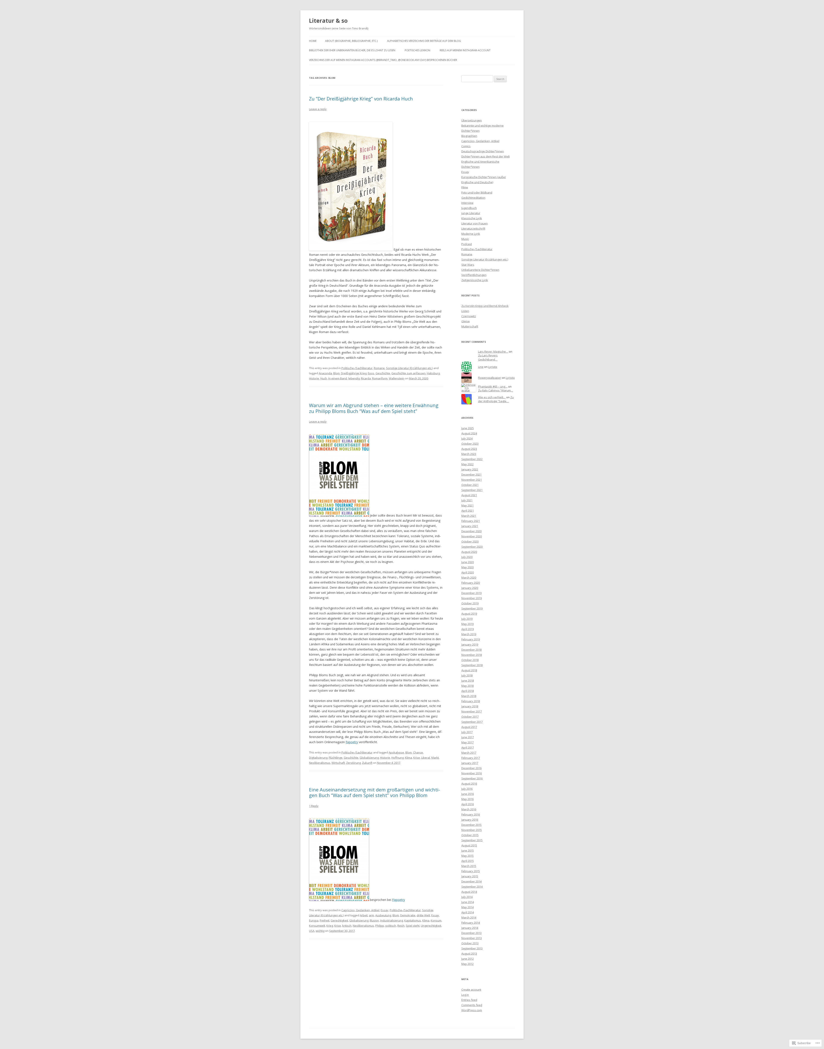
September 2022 (472, 459)
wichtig (320, 931)
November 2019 (471, 598)
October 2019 (470, 603)
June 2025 (467, 428)
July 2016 (467, 789)
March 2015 (468, 866)
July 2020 (467, 557)
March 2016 (468, 809)
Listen (465, 311)
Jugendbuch (469, 208)
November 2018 (471, 655)
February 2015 (470, 871)
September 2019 (472, 608)
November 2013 (471, 938)
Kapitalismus (412, 920)
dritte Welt (423, 915)
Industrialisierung (391, 920)
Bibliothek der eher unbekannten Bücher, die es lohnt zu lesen (352, 50)
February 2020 (470, 583)
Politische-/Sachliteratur (357, 368)
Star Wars (467, 265)
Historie (314, 378)
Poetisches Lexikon (417, 50)
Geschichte (383, 373)
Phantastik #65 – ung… (492, 386)
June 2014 (467, 902)
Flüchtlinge (335, 757)
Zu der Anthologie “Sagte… (496, 399)
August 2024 (469, 433)
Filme (464, 187)
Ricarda (366, 378)
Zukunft (367, 763)
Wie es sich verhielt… (492, 397)
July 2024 (467, 438)
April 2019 (467, 629)
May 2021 (467, 505)
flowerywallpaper (489, 378)
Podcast (466, 244)
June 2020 (467, 562)
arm (371, 915)
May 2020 (467, 567)
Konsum (436, 920)
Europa (313, 920)
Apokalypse (396, 752)
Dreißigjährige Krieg (354, 373)
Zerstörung (353, 763)
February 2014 (470, 923)
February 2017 (470, 758)
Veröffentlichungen (473, 275)
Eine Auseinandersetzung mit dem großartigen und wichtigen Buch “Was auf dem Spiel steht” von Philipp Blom (374, 792)
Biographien (469, 136)
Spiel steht (413, 926)
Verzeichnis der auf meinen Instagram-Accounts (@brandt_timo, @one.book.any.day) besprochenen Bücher (383, 60)
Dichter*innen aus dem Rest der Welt (485, 156)
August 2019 (469, 613)
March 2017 (468, 753)
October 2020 (470, 541)
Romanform (380, 378)
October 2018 (470, 660)
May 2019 (467, 624)
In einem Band (337, 378)
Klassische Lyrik (471, 218)
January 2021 (469, 526)
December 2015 (471, 825)
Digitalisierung (318, 757)
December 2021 (471, 474)
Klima (408, 757)
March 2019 (468, 634)
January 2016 (469, 820)
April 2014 (467, 912)
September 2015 (472, 840)
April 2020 (467, 572)
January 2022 (469, 469)
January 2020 (469, 588)
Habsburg (433, 373)
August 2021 (469, 495)
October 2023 (470, 444)
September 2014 (472, 886)
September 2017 (472, 722)
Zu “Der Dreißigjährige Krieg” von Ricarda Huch (361, 98)
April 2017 (467, 747)
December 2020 (471, 531)
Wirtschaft (338, 763)
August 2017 (469, 727)
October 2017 (470, 717)
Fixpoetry (398, 900)
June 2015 (467, 850)
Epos (371, 373)
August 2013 (469, 953)
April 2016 (467, 804)
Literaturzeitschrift (473, 228)
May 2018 (467, 686)
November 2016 (471, 773)
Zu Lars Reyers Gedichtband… (488, 357)
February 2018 (470, 701)
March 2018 (468, 696)
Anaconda (325, 373)
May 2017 (467, 742)
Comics (466, 146)
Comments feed (471, 1005)
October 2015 (470, 835)
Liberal (425, 757)
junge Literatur (470, 213)
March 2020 (468, 577)
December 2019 (471, 593)
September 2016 (472, 778)
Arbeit (364, 915)
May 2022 (467, 464)
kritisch (346, 926)
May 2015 (467, 856)
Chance (418, 752)
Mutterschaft (469, 326)
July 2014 (467, 897)
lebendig (354, 378)
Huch (323, 378)
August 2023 (469, 449)
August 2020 (469, 552)
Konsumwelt (317, 926)
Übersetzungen (471, 120)
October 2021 (470, 485)
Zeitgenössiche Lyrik (474, 280)
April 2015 (467, 861)
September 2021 (472, 490)
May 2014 (467, 907)
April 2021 (467, 510)
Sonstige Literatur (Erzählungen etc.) (409, 368)
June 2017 (467, 737)
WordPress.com (471, 1010)
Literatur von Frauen (474, 223)
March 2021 (468, 516)
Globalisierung (369, 757)
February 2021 (470, 521)
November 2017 (471, 711)
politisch (390, 926)
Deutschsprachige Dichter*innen (482, 151)
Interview (467, 203)
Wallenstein (396, 378)
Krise (416, 757)
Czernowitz (468, 316)
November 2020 (471, 536)
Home (313, 41)
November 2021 (471, 480)
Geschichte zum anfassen (408, 373)
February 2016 (470, 814)
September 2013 (472, 948)
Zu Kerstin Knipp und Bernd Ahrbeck (485, 306)
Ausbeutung (383, 915)
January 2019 (469, 644)
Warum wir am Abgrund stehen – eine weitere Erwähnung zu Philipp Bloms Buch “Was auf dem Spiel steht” (373, 408)
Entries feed (469, 1000)
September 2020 (472, 547)
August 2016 (469, 783)
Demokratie (407, 915)
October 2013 (470, 943)
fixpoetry (352, 742)
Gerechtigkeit (339, 920)
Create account (471, 989)
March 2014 (468, 917)
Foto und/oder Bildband (476, 192)
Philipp (379, 926)
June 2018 (467, 680)
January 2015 (469, 876)
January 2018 (469, 706)
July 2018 (467, 675)
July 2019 (467, 619)
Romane (379, 368)
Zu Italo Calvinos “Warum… (495, 390)
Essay (384, 910)
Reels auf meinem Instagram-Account (465, 50)
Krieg (329, 926)
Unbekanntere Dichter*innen (480, 270)
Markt (435, 757)
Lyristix (492, 367)
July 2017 (467, 732)
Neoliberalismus (319, 763)
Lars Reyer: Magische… (493, 351)
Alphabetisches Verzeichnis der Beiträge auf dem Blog (424, 41)
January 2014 (469, 928)
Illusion (374, 920)
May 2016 (467, 799)
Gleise (465, 321)
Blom (336, 373)
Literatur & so (328, 20)
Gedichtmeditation (473, 198)
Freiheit (324, 920)
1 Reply (313, 806)
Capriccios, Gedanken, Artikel (360, 910)
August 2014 (469, 892)
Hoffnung (397, 757)
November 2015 (471, 830)
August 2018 (469, 670)
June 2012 (467, 959)
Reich (400, 926)
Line (480, 367)
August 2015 (469, 845)
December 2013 (471, 933)
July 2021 (467, 500)
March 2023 (468, 454)
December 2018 (471, 650)
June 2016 (467, 794)
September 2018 (472, 665)
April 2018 (467, 691)
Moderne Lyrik (470, 234)
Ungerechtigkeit (431, 926)
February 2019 (470, 639)
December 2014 (471, 881)
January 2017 (469, 763)
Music (465, 239)
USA (311, 931)
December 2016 (471, 768)
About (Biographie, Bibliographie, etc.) (351, 41)
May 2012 (467, 964)
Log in (465, 995)
